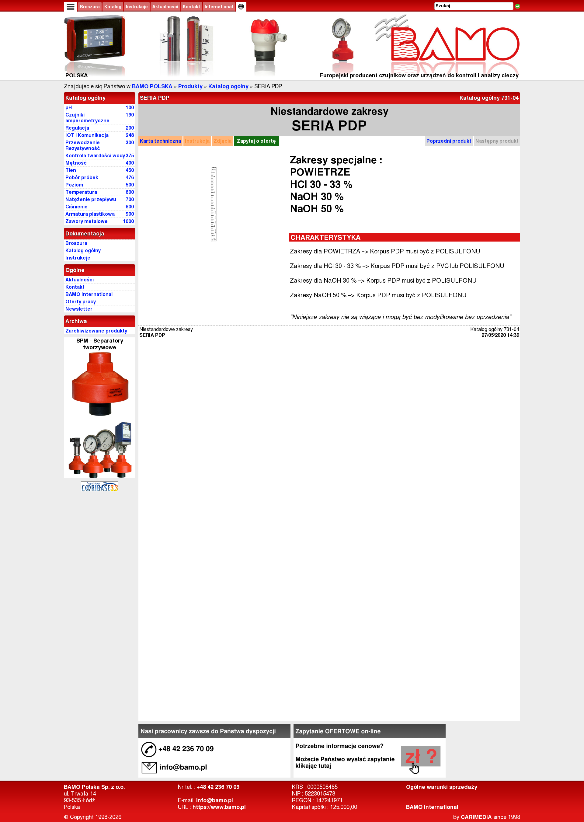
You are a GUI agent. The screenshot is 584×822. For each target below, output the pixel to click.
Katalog (112, 6)
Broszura (90, 6)
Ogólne (75, 270)
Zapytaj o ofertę (256, 141)
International (219, 6)
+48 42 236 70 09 (217, 787)
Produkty (190, 86)
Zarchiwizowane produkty (96, 330)
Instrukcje (137, 6)
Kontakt (191, 6)
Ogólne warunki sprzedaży (441, 787)
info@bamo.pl (214, 800)
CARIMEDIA (476, 817)
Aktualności (165, 6)
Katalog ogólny (228, 86)
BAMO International (432, 807)
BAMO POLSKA (152, 86)
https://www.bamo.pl (219, 807)
